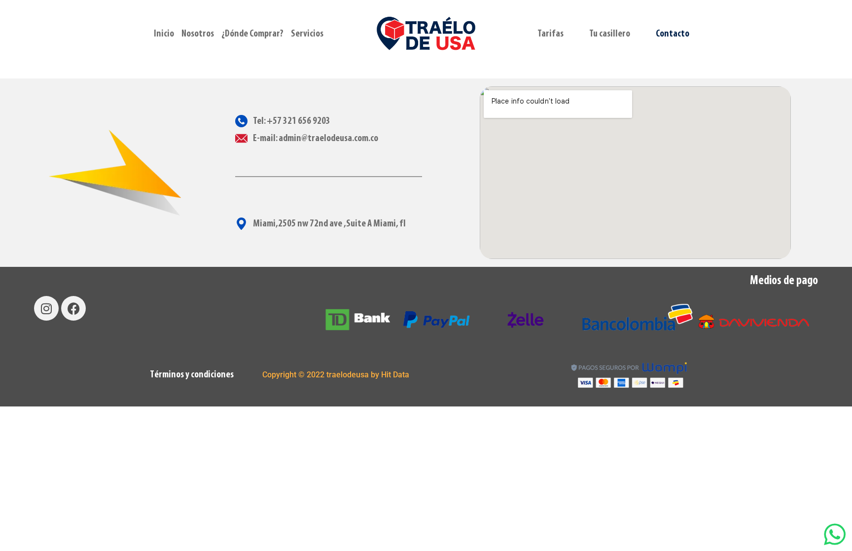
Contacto (672, 34)
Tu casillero (609, 34)
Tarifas (550, 34)
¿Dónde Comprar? (252, 34)
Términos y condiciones (192, 374)
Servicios (307, 34)
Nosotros (197, 34)
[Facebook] (73, 308)
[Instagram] (46, 308)
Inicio (164, 34)
